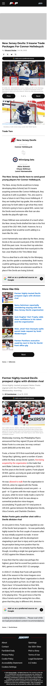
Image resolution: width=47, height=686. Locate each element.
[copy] (15, 54)
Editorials (12, 362)
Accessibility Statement (12, 663)
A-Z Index (32, 663)
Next (38, 96)
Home (4, 362)
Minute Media (13, 672)
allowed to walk (16, 482)
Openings (32, 642)
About (4, 642)
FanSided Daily (8, 651)
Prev (9, 96)
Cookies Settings (9, 667)
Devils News (13, 627)
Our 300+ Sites (34, 646)
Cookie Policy (7, 659)
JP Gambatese (10, 394)
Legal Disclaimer (35, 659)
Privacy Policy (8, 655)
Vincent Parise (10, 50)
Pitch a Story (33, 651)
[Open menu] (3, 3)
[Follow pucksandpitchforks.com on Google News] (41, 278)
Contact (5, 646)
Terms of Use (34, 655)
